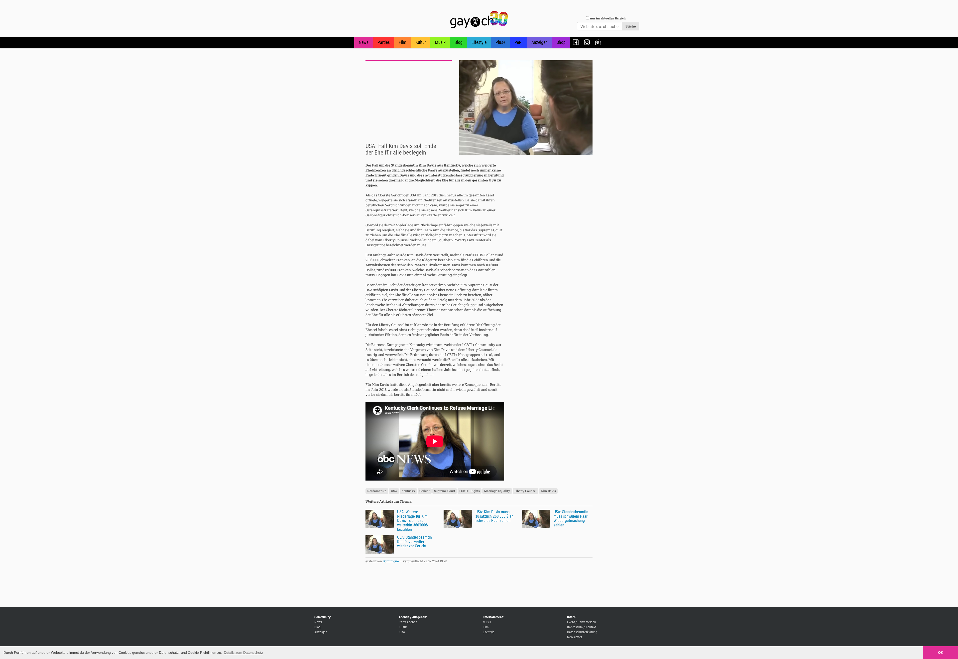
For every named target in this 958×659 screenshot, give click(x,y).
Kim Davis (548, 491)
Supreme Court (444, 491)
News (363, 42)
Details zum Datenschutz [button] (243, 653)
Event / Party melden (581, 622)
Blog (459, 42)
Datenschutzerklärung (582, 632)
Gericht (424, 491)
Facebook (575, 42)
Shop (561, 42)
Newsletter (598, 42)
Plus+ (500, 42)
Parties (383, 42)
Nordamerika (376, 491)
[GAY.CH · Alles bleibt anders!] (479, 19)
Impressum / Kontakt (581, 627)
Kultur (420, 42)
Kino (402, 632)
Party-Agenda (408, 622)
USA (394, 491)
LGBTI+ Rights (469, 491)
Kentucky (408, 491)
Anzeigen (539, 42)
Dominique (391, 561)
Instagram (587, 42)
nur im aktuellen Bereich (608, 18)
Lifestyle (479, 42)
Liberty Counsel (525, 491)
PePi (518, 42)
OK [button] (940, 653)
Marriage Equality (497, 491)
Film (402, 42)
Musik (440, 42)
